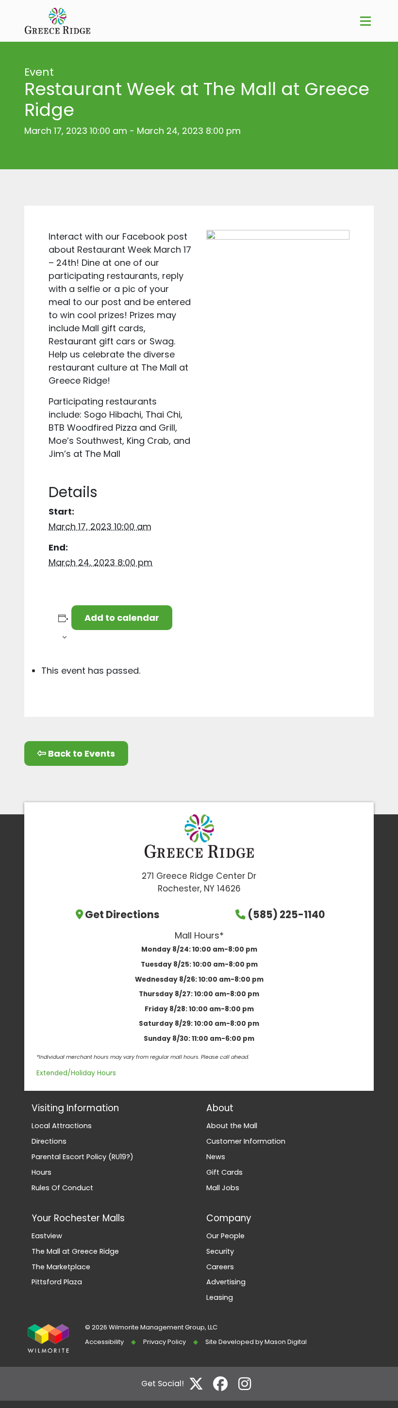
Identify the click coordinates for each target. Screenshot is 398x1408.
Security (220, 1251)
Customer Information (245, 1141)
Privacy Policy (164, 1341)
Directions (49, 1141)
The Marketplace (61, 1267)
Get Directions (122, 914)
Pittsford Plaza (57, 1282)
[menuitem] (112, 1126)
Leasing (219, 1297)
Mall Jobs (222, 1188)
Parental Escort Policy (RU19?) (82, 1157)
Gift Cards (224, 1172)
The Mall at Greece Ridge (75, 1251)
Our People (225, 1236)
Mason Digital (286, 1341)
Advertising (226, 1282)
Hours (41, 1172)
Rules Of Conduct (62, 1188)
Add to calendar (121, 618)
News (215, 1157)
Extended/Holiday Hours (76, 1073)
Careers (220, 1267)
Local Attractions (62, 1126)
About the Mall (231, 1126)
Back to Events (80, 753)
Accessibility (104, 1341)
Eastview (47, 1236)
